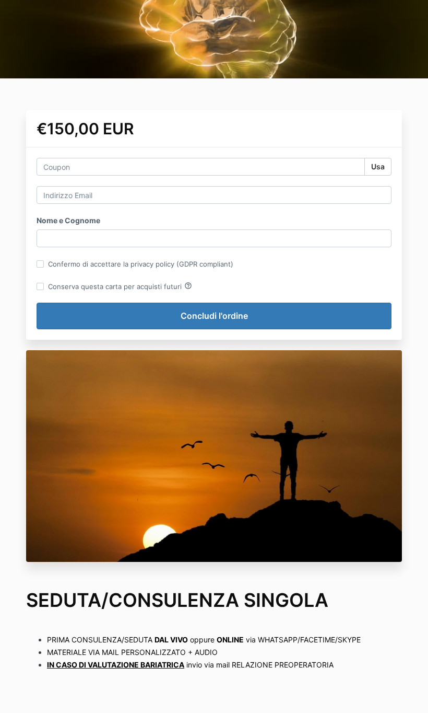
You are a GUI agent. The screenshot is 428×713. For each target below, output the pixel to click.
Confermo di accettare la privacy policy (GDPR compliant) (140, 264)
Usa (378, 166)
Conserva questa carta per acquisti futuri (120, 286)
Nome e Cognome (68, 220)
